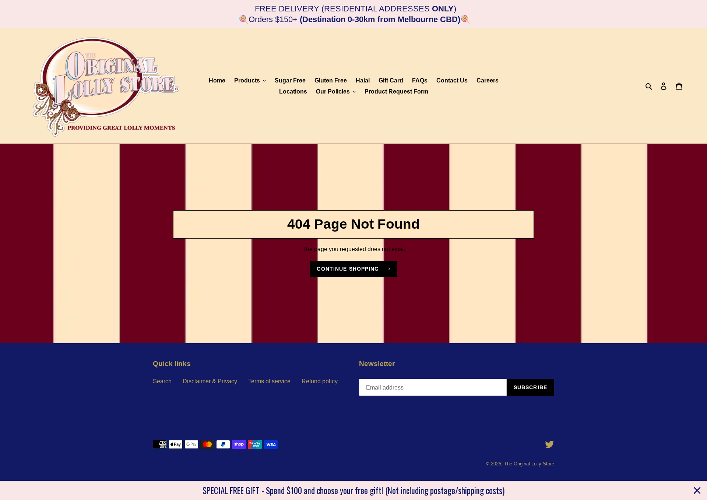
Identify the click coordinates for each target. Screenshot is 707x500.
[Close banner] (697, 490)
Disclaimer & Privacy (210, 381)
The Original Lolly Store (529, 463)
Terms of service (269, 381)
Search (162, 381)
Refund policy (320, 381)
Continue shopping (348, 269)
